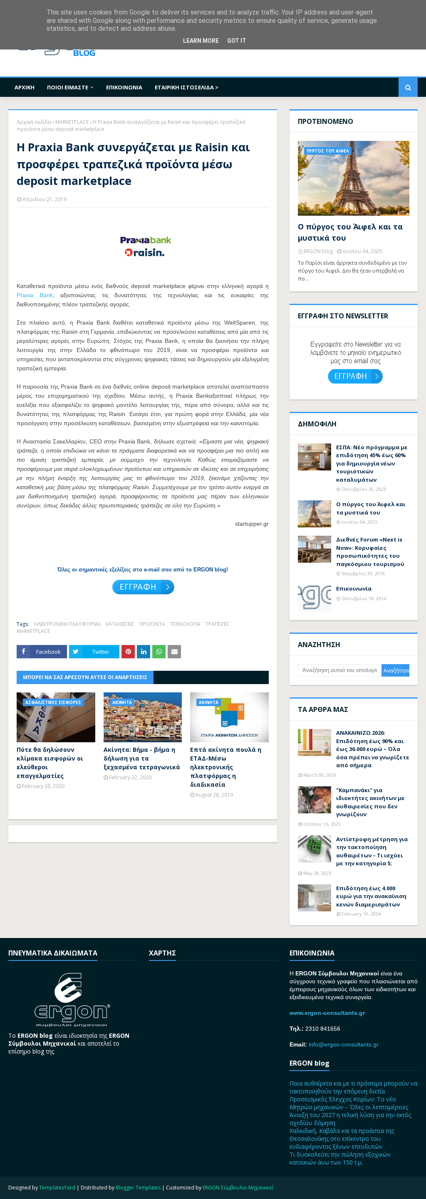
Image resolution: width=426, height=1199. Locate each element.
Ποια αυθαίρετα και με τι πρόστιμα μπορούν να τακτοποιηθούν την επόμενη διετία (353, 1087)
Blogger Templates (138, 1187)
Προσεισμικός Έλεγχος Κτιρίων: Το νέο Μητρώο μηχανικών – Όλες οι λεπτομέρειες (349, 1103)
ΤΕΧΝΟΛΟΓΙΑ (185, 624)
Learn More (201, 40)
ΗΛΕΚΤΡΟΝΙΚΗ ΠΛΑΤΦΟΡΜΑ (67, 624)
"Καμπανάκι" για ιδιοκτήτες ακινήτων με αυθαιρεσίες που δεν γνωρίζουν (370, 802)
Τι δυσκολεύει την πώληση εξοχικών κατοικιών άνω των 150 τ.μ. (340, 1158)
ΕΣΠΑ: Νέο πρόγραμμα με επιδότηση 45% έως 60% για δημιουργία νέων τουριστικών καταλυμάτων (372, 463)
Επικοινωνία (354, 588)
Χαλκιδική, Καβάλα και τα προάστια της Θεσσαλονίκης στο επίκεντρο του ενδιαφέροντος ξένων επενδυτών (342, 1138)
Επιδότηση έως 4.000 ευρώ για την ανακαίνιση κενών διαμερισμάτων (371, 896)
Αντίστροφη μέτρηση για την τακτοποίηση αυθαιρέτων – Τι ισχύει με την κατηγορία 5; (372, 851)
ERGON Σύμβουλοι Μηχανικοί (238, 1187)
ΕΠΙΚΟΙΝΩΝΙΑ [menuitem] (124, 87)
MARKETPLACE (72, 122)
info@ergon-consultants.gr (344, 1044)
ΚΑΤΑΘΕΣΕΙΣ (120, 624)
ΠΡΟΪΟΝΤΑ (152, 624)
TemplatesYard (57, 1187)
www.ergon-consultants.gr (327, 1012)
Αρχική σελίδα (34, 122)
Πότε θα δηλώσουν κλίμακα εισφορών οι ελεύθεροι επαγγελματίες (50, 763)
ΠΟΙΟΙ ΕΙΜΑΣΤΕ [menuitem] (67, 87)
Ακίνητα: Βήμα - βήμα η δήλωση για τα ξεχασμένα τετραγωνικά (142, 758)
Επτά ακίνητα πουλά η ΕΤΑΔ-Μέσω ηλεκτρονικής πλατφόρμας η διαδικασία (225, 767)
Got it (236, 40)
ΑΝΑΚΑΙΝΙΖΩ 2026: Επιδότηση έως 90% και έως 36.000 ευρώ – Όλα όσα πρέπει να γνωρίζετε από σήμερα (372, 749)
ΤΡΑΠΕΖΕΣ (217, 624)
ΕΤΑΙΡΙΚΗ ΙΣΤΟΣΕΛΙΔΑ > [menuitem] (186, 87)
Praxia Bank (35, 295)
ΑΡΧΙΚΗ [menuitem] (25, 87)
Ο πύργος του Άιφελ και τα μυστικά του (350, 232)
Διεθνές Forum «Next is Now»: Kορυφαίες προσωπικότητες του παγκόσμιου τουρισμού (370, 552)
